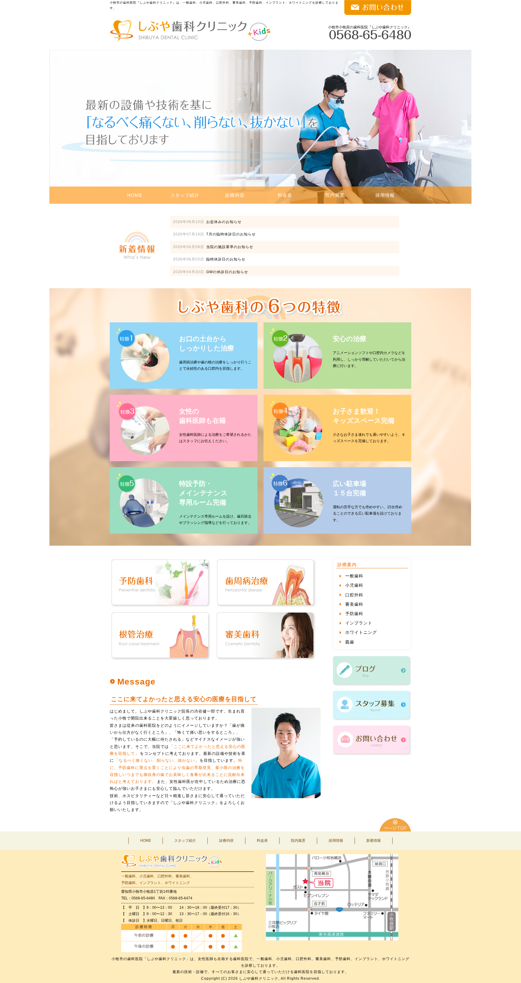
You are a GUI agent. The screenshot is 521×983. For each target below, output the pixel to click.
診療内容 (235, 195)
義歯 (349, 642)
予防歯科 (354, 613)
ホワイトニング (361, 632)
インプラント (358, 623)
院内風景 (335, 195)
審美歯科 (354, 604)
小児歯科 (354, 585)
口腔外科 (354, 594)
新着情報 (373, 840)
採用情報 (385, 195)
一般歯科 (354, 575)
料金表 (285, 195)
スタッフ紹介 (184, 195)
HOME (134, 195)
